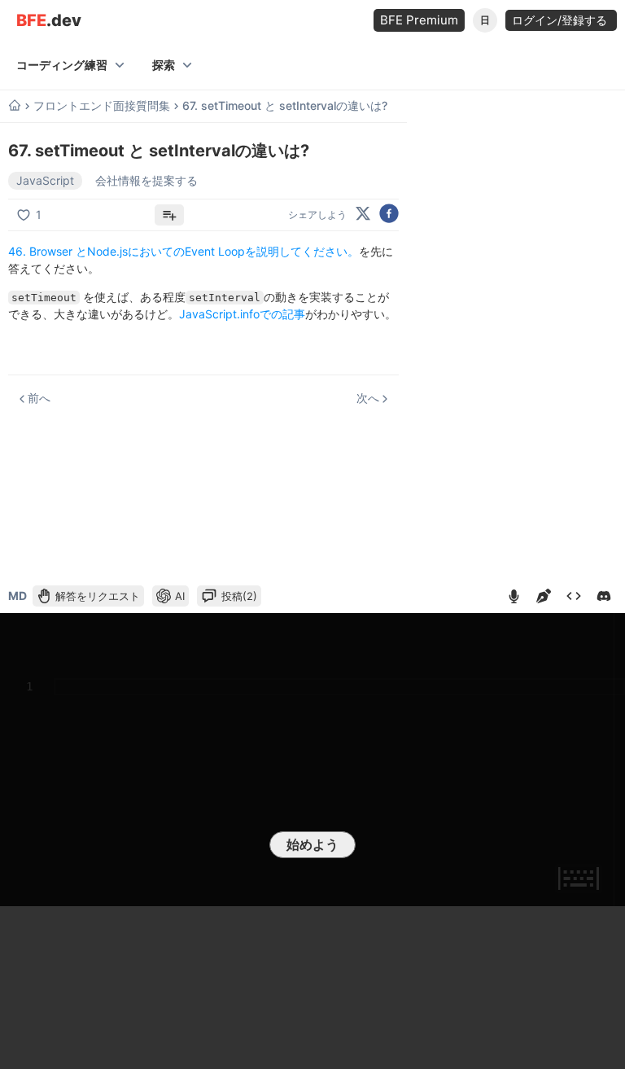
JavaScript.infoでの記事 (242, 314)
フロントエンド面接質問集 (101, 105)
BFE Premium (419, 20)
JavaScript (45, 180)
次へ (367, 398)
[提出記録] (574, 596)
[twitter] (363, 214)
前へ (39, 398)
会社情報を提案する (146, 180)
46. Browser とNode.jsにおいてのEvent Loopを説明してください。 (183, 251)
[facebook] (389, 215)
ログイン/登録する (561, 20)
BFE (48, 20)
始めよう (312, 844)
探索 (163, 65)
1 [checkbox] (39, 214)
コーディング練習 (61, 65)
